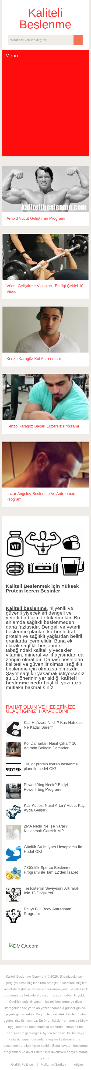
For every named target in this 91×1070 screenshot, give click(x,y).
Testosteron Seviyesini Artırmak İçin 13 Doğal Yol (51, 890)
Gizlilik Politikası (23, 1064)
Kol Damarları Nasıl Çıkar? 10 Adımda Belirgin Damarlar (50, 745)
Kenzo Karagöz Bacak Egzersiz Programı (43, 426)
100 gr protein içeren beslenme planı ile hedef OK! (51, 766)
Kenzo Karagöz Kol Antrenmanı (34, 359)
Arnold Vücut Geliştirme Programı (36, 218)
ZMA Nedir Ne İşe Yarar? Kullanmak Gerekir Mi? (45, 828)
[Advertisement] (45, 108)
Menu (11, 55)
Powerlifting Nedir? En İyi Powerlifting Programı (46, 787)
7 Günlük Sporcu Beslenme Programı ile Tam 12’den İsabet (51, 870)
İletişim (78, 1064)
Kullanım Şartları (53, 1064)
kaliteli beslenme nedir (41, 680)
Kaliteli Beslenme (45, 18)
